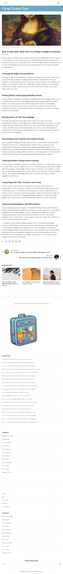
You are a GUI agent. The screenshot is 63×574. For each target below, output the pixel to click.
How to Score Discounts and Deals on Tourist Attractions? (18, 405)
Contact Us (5, 500)
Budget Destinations (7, 436)
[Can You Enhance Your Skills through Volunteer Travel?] (11, 274)
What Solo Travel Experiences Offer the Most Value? (16, 409)
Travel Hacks (5, 465)
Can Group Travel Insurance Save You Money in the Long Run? (19, 389)
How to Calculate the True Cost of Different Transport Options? (20, 385)
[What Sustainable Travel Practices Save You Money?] (52, 274)
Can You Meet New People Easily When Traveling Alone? (17, 379)
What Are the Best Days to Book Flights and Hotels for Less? (19, 412)
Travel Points (5, 469)
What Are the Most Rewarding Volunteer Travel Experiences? (19, 376)
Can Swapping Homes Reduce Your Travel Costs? (15, 392)
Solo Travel (6, 54)
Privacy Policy (6, 506)
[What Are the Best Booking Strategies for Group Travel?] (56, 256)
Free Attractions (6, 449)
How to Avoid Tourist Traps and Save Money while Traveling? (19, 415)
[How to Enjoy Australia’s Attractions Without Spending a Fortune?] (6, 251)
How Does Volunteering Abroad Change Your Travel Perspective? (20, 422)
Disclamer (4, 503)
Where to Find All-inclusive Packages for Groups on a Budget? (19, 366)
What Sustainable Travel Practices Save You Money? (16, 395)
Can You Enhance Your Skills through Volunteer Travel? (10, 283)
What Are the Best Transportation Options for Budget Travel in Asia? (21, 369)
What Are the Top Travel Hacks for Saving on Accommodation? (19, 419)
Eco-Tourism (5, 446)
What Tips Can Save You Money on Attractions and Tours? (18, 382)
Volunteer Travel (6, 472)
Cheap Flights (6, 439)
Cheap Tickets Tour (15, 8)
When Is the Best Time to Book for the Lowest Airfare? (17, 359)
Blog (3, 497)
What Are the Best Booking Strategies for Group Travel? (35, 257)
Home (3, 493)
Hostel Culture (6, 456)
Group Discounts (6, 452)
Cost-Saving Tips (6, 442)
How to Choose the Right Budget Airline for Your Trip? (17, 399)
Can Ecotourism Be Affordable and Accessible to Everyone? (18, 362)
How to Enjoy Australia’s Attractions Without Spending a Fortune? (30, 252)
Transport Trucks (7, 462)
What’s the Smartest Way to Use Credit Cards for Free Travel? (19, 402)
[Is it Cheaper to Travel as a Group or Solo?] (31, 274)
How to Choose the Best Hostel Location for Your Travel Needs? (20, 372)
